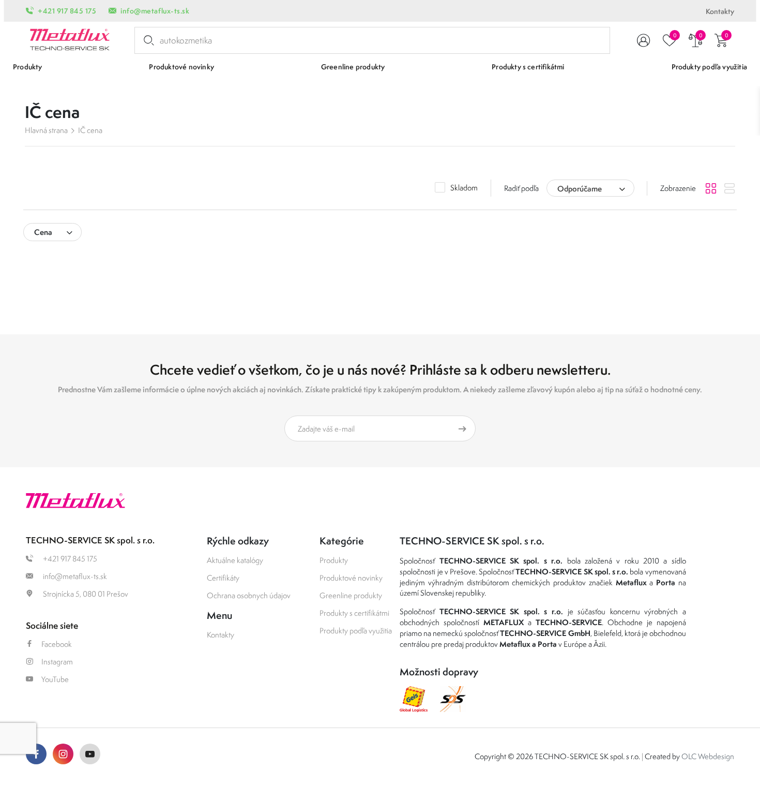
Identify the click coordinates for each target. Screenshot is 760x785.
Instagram (57, 661)
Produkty (334, 560)
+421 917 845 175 (67, 11)
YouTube (55, 679)
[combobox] (590, 188)
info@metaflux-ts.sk (154, 11)
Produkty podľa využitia (356, 630)
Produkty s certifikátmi (354, 613)
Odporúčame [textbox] (579, 188)
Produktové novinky (351, 578)
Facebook (56, 644)
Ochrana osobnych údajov (249, 595)
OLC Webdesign (707, 756)
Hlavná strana (46, 130)
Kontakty (720, 11)
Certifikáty (223, 578)
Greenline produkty (351, 595)
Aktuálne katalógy (235, 560)
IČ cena (90, 130)
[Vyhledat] (146, 40)
